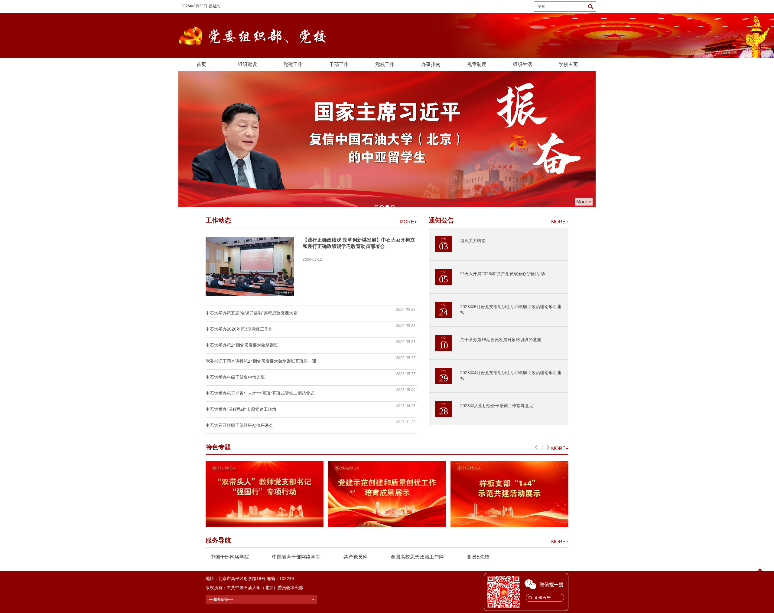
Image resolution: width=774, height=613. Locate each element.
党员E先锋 (478, 556)
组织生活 (522, 64)
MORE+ (408, 221)
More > (583, 201)
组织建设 (247, 64)
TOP (760, 577)
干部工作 (339, 64)
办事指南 (431, 64)
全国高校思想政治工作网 (417, 556)
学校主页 (568, 64)
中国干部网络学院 (229, 556)
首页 (201, 64)
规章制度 (476, 64)
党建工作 (293, 64)
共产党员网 (355, 556)
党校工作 (385, 64)
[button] (536, 447)
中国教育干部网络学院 (296, 556)
